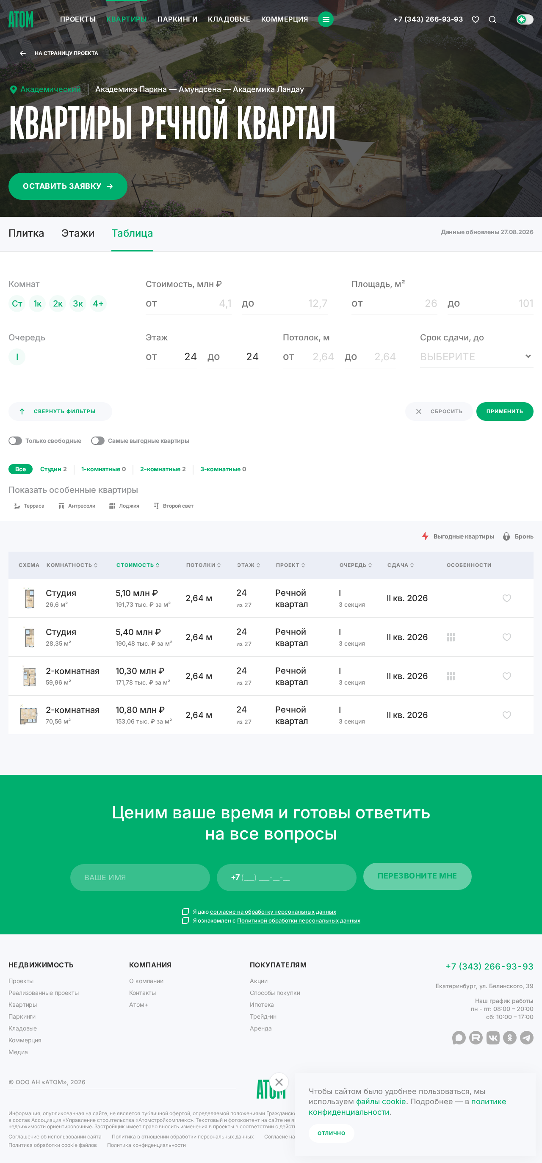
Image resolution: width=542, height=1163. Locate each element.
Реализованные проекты (43, 992)
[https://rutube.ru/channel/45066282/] (476, 1037)
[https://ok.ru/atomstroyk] (510, 1037)
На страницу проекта (66, 53)
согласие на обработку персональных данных (273, 911)
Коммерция (284, 19)
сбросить (447, 411)
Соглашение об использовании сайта (55, 1136)
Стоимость (135, 565)
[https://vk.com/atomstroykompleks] (493, 1037)
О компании (146, 980)
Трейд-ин (263, 1016)
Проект (288, 565)
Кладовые (229, 19)
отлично (332, 1133)
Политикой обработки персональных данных (298, 920)
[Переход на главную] (20, 19)
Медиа (18, 1051)
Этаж (246, 565)
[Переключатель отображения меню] (326, 19)
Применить (505, 411)
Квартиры (126, 19)
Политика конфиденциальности (146, 1145)
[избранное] (475, 19)
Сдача (398, 565)
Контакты (142, 992)
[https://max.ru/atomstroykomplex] (459, 1037)
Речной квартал (291, 598)
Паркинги (177, 19)
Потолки (201, 565)
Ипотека (262, 1004)
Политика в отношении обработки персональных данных (183, 1136)
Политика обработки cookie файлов (52, 1145)
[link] (271, 598)
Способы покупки (275, 992)
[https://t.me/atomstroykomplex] (527, 1037)
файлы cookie (381, 1101)
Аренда (260, 1028)
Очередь (353, 565)
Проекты (78, 19)
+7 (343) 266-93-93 (428, 19)
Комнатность (69, 565)
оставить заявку (62, 186)
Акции (259, 980)
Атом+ (138, 1004)
